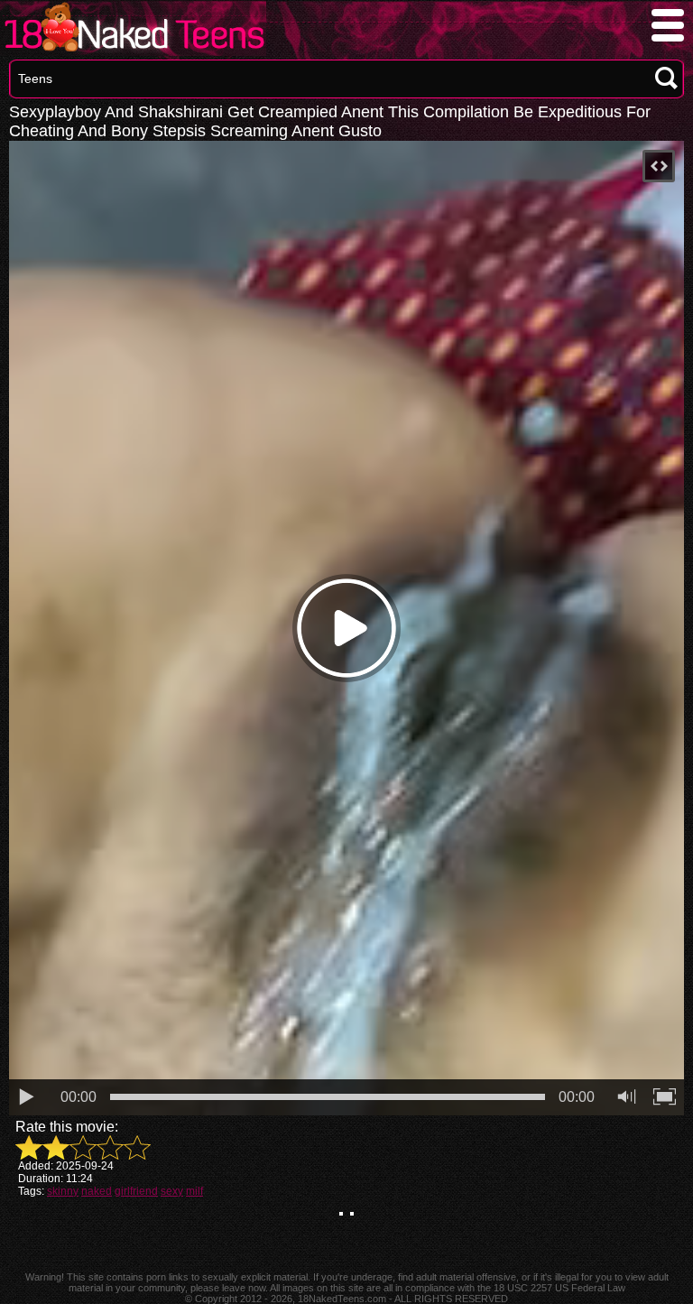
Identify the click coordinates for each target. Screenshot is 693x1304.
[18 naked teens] (133, 51)
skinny (63, 1191)
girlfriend (136, 1191)
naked (96, 1191)
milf (194, 1191)
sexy (172, 1191)
